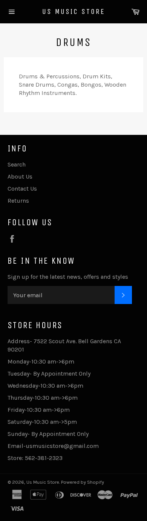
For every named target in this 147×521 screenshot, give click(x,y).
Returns (18, 200)
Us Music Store (73, 11)
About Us (20, 176)
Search (17, 164)
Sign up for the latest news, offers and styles (68, 276)
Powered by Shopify (82, 482)
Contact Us (22, 188)
